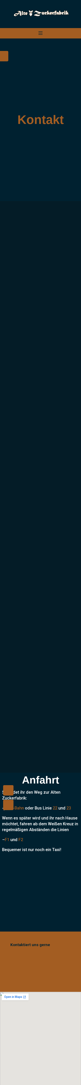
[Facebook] (8, 790)
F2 (20, 839)
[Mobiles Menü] (40, 33)
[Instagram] (8, 805)
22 (55, 808)
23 (68, 808)
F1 (7, 839)
